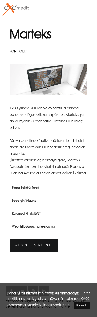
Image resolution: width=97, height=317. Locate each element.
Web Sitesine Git (34, 245)
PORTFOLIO (18, 51)
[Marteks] (48, 79)
